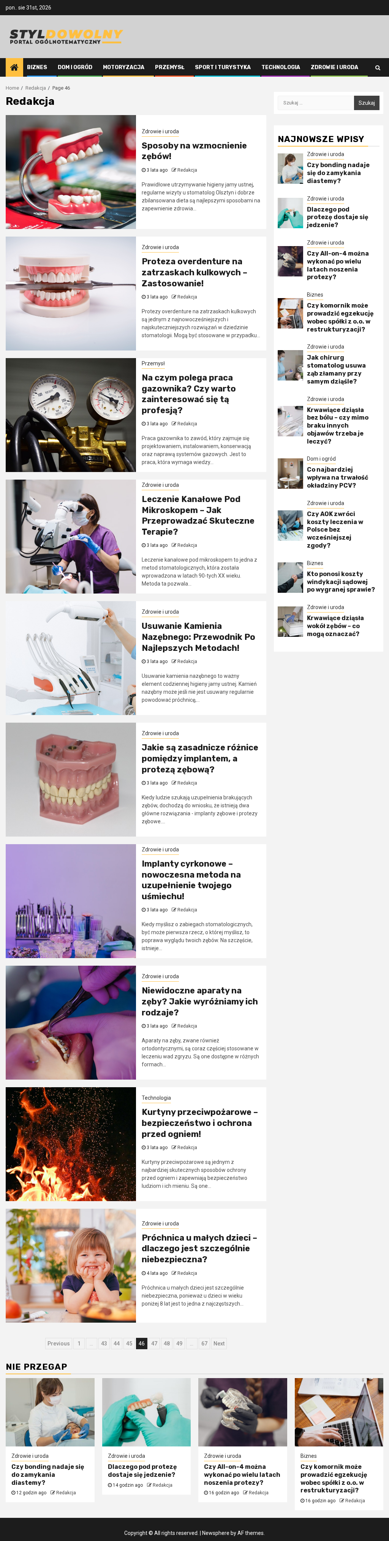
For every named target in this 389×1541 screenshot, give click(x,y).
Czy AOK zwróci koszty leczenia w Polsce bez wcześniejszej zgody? (335, 529)
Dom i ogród (75, 67)
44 (117, 1343)
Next (219, 1343)
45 (129, 1343)
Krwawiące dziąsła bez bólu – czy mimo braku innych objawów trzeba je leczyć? (337, 425)
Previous (58, 1343)
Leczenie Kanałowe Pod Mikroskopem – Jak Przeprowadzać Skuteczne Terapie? (198, 515)
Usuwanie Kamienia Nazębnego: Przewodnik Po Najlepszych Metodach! (198, 637)
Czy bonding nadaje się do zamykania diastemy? (338, 173)
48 (167, 1343)
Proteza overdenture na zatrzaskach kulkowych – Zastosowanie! (194, 272)
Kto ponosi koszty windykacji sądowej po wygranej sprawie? (341, 582)
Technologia (280, 67)
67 (204, 1343)
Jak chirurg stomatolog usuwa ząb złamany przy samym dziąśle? (336, 369)
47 (154, 1343)
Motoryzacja (123, 67)
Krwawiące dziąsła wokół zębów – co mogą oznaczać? (335, 626)
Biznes (37, 67)
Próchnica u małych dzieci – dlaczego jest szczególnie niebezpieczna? (199, 1249)
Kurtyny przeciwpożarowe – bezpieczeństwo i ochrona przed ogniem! (200, 1123)
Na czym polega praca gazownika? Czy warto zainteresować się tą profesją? (189, 394)
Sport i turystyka (223, 67)
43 (104, 1343)
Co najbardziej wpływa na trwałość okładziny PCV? (337, 477)
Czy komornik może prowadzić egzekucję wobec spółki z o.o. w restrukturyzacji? (340, 317)
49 (179, 1343)
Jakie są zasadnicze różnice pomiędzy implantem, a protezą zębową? (200, 758)
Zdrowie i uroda (334, 67)
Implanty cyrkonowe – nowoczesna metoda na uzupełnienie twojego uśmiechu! (191, 880)
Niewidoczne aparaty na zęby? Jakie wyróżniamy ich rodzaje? (200, 1001)
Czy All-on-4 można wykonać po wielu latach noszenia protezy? (338, 265)
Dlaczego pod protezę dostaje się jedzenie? (337, 217)
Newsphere (215, 1533)
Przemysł (169, 67)
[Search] (378, 67)
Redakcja (187, 170)
